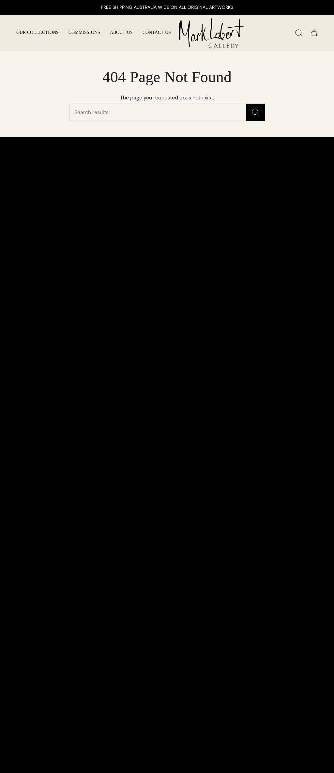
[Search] (255, 112)
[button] (37, 33)
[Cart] (313, 32)
